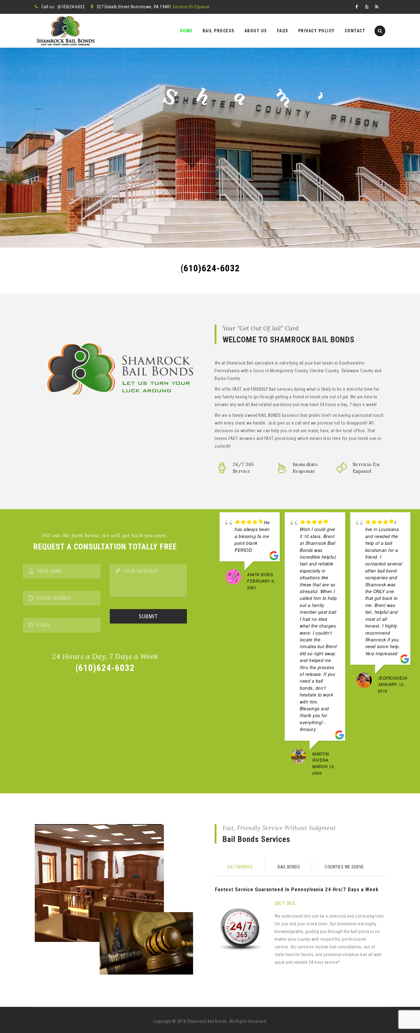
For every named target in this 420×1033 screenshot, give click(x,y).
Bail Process (219, 30)
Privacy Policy (316, 30)
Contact (355, 30)
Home (186, 30)
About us (255, 30)
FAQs (282, 30)
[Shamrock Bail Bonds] (65, 31)
